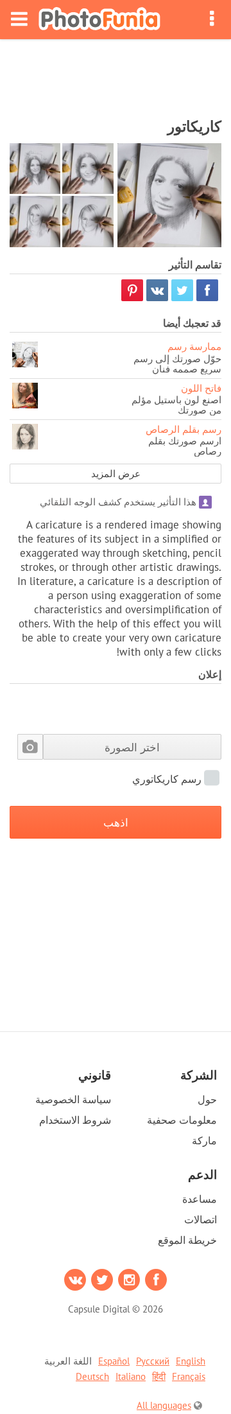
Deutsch (92, 1376)
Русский (152, 1361)
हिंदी (159, 1376)
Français (188, 1376)
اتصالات (200, 1219)
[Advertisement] (115, 74)
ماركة (204, 1140)
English (190, 1361)
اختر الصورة (132, 747)
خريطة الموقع (187, 1240)
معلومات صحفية (182, 1119)
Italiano (131, 1376)
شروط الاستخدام (75, 1119)
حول (207, 1099)
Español (114, 1361)
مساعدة (199, 1198)
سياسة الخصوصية (73, 1099)
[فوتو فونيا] (99, 19)
